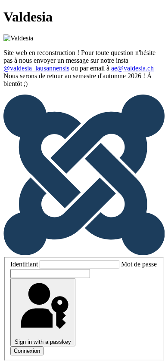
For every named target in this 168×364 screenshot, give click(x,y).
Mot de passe (139, 264)
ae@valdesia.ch (132, 68)
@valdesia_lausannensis (36, 68)
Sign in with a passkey (43, 342)
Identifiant (24, 264)
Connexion (27, 351)
